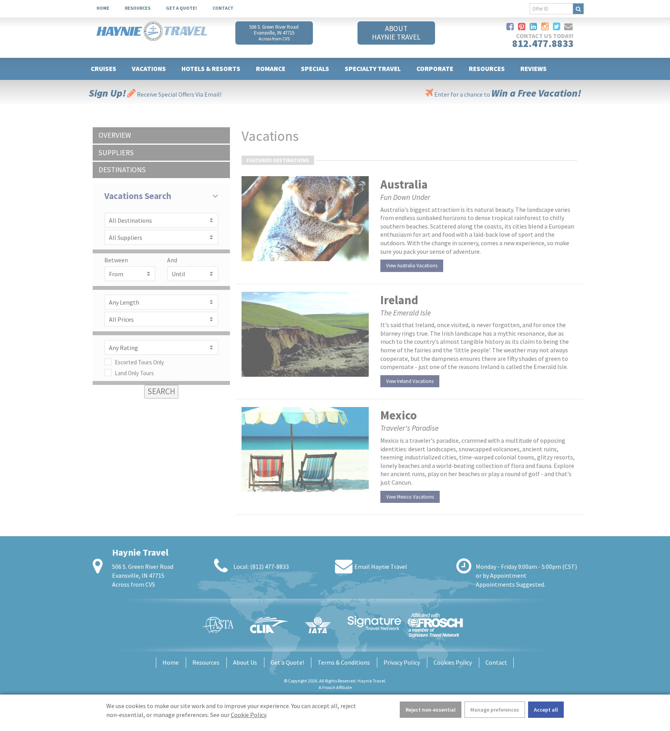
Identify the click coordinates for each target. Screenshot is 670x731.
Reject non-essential (431, 709)
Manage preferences (494, 709)
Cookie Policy (248, 715)
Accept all (546, 709)
